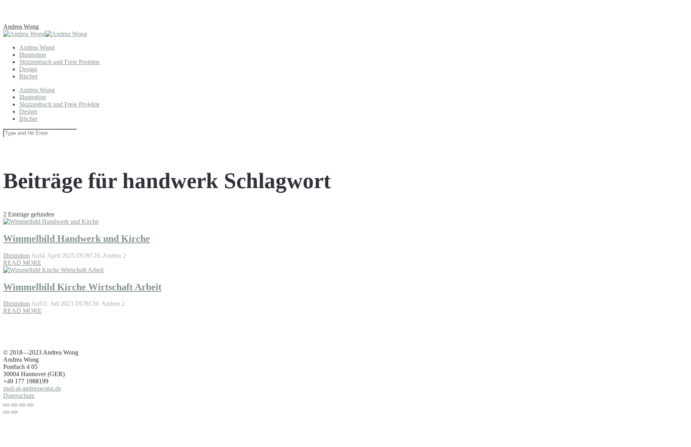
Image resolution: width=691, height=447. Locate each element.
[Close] (6, 405)
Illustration (16, 303)
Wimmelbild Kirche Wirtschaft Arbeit (82, 287)
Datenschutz (18, 395)
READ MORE (22, 310)
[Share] (14, 405)
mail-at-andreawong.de (32, 388)
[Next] (14, 412)
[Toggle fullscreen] (22, 405)
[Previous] (6, 412)
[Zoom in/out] (30, 405)
